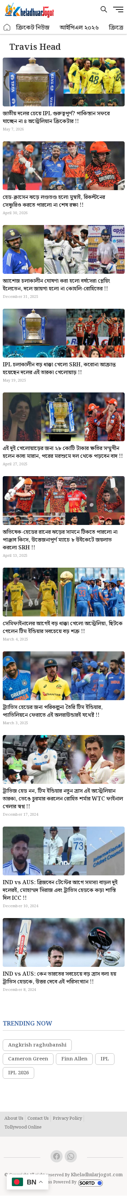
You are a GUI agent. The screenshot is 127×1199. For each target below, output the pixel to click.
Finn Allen (74, 1059)
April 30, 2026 (15, 213)
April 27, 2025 (15, 464)
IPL (105, 1059)
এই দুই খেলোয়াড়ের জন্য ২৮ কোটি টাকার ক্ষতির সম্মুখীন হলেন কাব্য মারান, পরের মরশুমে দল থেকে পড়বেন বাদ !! (63, 452)
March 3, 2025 (15, 723)
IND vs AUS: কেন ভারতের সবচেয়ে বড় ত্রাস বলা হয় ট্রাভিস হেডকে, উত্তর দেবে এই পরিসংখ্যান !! (59, 978)
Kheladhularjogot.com (97, 1175)
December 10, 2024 (20, 906)
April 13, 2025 (15, 556)
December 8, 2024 (19, 990)
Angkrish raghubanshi (37, 1045)
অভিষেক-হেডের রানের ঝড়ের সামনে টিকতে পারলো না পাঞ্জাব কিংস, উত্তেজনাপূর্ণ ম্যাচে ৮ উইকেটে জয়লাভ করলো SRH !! (60, 540)
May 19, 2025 (14, 381)
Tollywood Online (23, 1127)
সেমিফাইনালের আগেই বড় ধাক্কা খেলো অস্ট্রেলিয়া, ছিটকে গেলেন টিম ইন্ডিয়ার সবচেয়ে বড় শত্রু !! (63, 627)
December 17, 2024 (20, 815)
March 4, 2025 (15, 639)
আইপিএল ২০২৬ (79, 28)
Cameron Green (28, 1059)
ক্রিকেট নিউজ (32, 28)
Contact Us (38, 1118)
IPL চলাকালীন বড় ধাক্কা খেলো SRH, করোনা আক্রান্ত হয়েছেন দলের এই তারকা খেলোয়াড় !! (59, 369)
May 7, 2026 (13, 129)
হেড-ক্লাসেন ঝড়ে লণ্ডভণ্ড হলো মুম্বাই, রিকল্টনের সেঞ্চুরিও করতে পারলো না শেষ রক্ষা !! (54, 201)
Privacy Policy (67, 1118)
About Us (13, 1118)
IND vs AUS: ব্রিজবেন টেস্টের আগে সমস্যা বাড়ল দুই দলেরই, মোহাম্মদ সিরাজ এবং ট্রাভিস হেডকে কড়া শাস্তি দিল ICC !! (60, 890)
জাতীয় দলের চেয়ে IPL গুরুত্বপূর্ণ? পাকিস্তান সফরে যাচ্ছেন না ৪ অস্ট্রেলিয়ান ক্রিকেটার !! (56, 117)
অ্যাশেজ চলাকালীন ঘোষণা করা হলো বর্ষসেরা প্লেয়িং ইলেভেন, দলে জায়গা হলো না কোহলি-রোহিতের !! (56, 285)
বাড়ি (7, 28)
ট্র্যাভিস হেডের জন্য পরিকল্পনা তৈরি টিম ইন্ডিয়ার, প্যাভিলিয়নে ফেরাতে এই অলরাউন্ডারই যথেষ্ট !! (53, 711)
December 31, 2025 (20, 297)
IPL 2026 (18, 1073)
